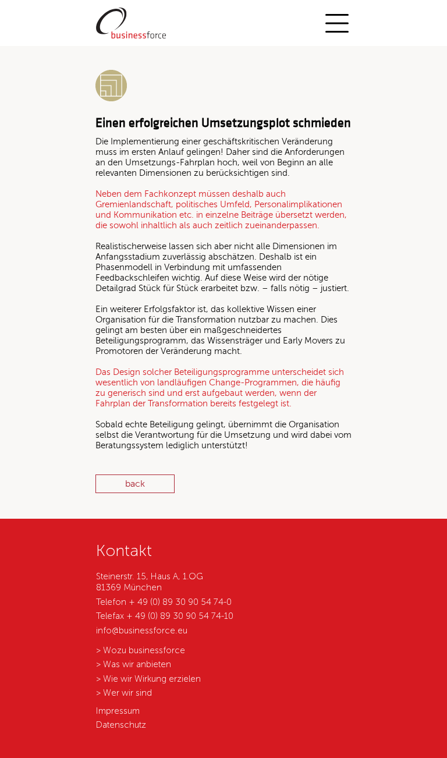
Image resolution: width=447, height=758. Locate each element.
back (135, 484)
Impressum (118, 711)
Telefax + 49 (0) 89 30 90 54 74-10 (164, 616)
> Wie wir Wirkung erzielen (148, 679)
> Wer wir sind (124, 693)
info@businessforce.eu (141, 630)
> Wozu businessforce (140, 650)
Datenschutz (121, 725)
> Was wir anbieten (133, 664)
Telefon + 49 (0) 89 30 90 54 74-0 (164, 602)
